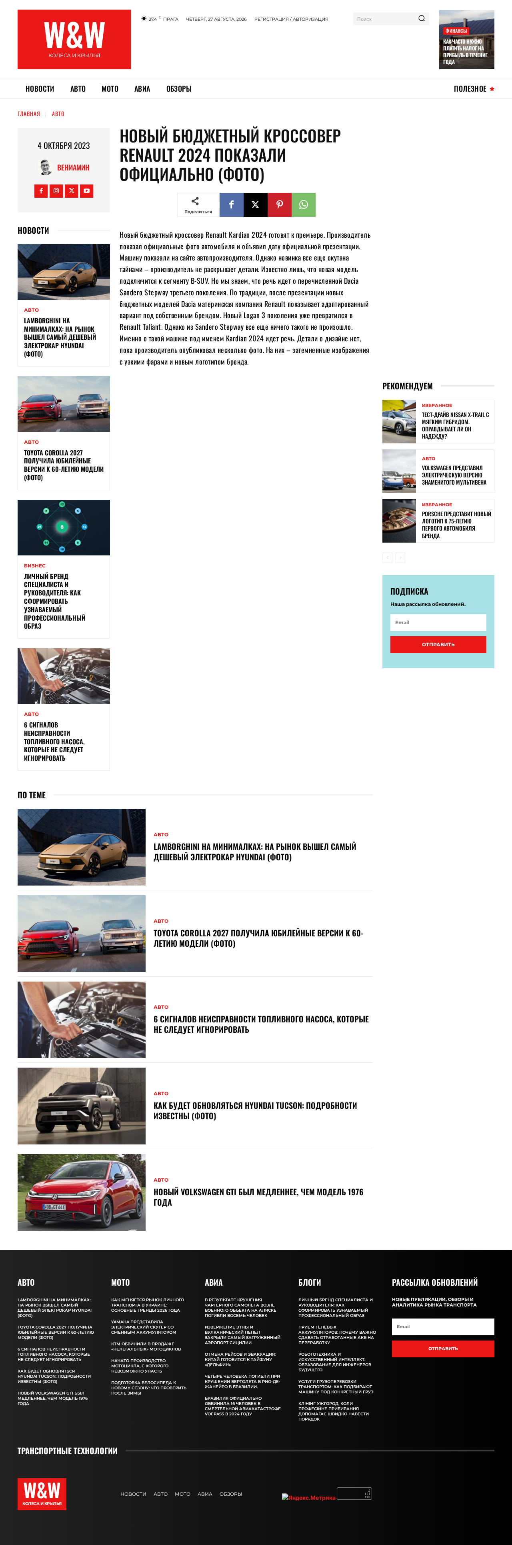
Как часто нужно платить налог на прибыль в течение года (465, 51)
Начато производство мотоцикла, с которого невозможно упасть (139, 1366)
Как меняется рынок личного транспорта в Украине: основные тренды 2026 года (147, 1305)
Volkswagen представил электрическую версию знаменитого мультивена (454, 474)
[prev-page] (387, 558)
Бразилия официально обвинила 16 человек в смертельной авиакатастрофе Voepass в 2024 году (243, 1406)
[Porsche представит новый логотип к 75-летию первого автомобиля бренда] (399, 521)
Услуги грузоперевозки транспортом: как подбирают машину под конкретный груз (335, 1387)
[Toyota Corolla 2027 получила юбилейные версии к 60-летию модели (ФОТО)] (64, 404)
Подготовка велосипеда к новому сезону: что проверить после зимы (148, 1388)
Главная (29, 113)
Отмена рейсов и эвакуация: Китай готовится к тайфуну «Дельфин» (240, 1359)
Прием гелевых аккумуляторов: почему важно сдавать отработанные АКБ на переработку (337, 1335)
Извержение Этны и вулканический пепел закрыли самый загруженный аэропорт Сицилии (242, 1335)
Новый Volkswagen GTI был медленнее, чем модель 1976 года (259, 1197)
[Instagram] (56, 191)
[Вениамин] (47, 167)
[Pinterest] (280, 205)
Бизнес (35, 565)
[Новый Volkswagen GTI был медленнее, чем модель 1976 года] (82, 1192)
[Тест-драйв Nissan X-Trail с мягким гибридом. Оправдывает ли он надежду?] (399, 421)
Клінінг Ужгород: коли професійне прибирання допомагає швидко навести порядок (333, 1411)
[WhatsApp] (304, 205)
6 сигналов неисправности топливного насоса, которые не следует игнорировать (54, 741)
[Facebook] (41, 191)
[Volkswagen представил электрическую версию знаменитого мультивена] (399, 471)
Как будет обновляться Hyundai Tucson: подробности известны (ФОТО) (255, 1110)
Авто (58, 113)
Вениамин (73, 167)
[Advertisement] (285, 49)
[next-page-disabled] (400, 558)
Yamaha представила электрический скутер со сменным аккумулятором (143, 1327)
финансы (456, 30)
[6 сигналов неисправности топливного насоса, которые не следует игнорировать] (64, 676)
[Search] (421, 18)
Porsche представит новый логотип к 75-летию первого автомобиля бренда (456, 524)
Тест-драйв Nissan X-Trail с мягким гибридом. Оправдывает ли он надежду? (455, 425)
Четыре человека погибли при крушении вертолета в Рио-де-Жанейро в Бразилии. (242, 1381)
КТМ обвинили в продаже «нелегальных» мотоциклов (146, 1346)
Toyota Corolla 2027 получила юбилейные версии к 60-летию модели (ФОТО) (64, 465)
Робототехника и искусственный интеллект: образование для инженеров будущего (334, 1362)
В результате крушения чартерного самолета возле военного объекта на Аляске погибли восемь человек (240, 1307)
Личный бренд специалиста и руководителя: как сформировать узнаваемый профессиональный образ (54, 601)
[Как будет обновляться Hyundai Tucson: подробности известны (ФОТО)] (82, 1106)
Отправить (438, 644)
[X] (71, 191)
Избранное (437, 405)
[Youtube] (86, 191)
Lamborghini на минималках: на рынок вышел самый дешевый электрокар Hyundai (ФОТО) (60, 337)
